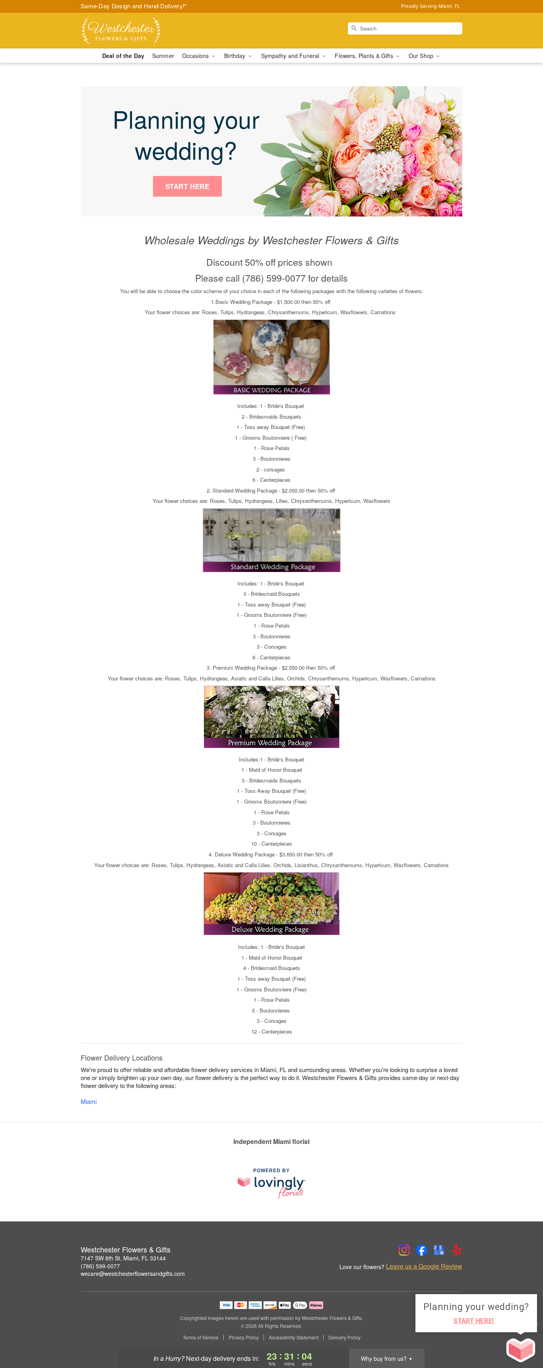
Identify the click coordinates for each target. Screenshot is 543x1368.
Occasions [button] (196, 56)
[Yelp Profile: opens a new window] (456, 1250)
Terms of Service (201, 1337)
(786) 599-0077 (100, 1266)
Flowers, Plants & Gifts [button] (364, 56)
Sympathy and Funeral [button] (291, 56)
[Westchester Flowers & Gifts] (138, 30)
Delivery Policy (344, 1337)
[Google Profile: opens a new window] (439, 1250)
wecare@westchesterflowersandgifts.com (133, 1273)
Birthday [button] (235, 56)
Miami (89, 1101)
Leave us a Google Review (424, 1266)
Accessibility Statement (293, 1337)
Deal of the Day (123, 56)
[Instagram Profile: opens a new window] (404, 1250)
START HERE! (474, 1321)
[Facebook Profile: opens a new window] (421, 1250)
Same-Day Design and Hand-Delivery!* (134, 6)
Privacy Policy (244, 1337)
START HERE (187, 186)
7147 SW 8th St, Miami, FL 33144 (123, 1258)
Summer (163, 56)
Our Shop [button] (422, 56)
